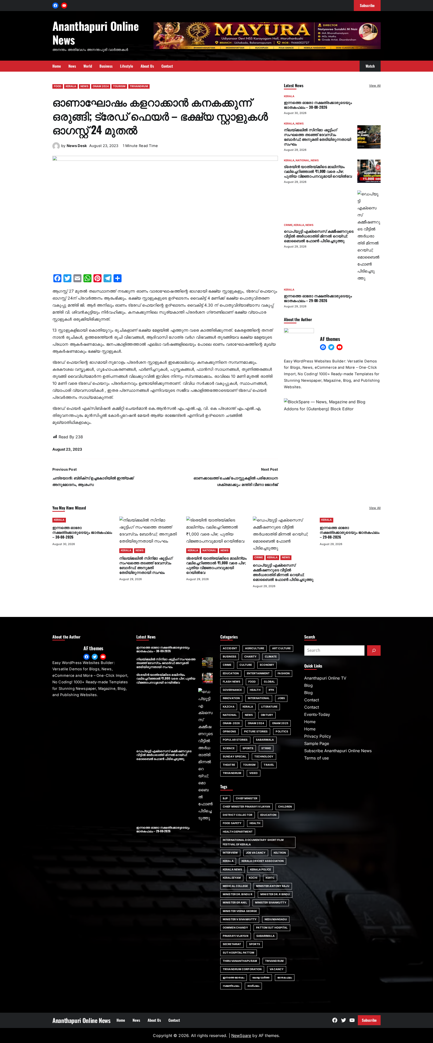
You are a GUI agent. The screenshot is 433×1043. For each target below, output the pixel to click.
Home (309, 721)
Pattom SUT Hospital (272, 927)
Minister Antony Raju (272, 886)
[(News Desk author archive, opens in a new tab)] (56, 148)
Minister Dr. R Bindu (275, 894)
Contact (311, 699)
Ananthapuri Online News (95, 32)
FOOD (57, 86)
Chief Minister (246, 798)
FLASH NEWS (231, 681)
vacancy (277, 969)
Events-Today (317, 714)
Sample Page (316, 743)
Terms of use (316, 757)
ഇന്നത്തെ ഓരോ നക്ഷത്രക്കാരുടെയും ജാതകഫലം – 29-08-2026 (318, 298)
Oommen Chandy (235, 927)
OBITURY (267, 715)
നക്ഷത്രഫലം (231, 985)
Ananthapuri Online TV (325, 678)
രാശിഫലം (253, 985)
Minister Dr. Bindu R (237, 894)
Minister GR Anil (235, 902)
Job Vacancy (256, 852)
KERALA (71, 86)
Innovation (231, 698)
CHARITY (250, 656)
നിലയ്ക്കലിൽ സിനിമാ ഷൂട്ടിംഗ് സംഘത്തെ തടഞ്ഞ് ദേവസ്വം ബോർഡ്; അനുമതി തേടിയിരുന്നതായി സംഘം (317, 136)
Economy (267, 665)
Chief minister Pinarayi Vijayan (246, 806)
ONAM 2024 (101, 86)
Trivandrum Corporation (242, 969)
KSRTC (270, 877)
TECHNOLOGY (263, 756)
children (285, 806)
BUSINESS (229, 656)
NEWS (84, 86)
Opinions (229, 731)
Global (269, 681)
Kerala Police (260, 869)
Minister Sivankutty (270, 902)
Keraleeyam (232, 877)
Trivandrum (274, 961)
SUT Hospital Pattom (238, 952)
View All (375, 85)
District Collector (237, 815)
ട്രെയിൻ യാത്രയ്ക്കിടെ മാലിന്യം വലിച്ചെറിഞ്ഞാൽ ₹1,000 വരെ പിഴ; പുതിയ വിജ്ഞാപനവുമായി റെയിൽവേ (318, 171)
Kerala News (232, 869)
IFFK (271, 690)
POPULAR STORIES (235, 739)
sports (254, 944)
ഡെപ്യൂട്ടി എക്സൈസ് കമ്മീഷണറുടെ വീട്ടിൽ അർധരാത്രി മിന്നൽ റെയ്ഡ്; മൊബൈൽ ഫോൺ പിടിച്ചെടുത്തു (319, 235)
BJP (225, 798)
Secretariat (232, 944)
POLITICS (282, 731)
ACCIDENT (230, 648)
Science (229, 748)
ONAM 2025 (280, 723)
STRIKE (266, 748)
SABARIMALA (265, 739)
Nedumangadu (276, 919)
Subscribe (369, 1020)
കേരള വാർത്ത (261, 977)
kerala (228, 861)
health (255, 823)
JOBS (281, 698)
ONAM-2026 (231, 723)
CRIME (288, 225)
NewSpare (241, 1035)
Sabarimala (265, 936)
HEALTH (255, 690)
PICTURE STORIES (256, 731)
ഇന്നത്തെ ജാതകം (233, 977)
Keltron (280, 852)
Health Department (238, 831)
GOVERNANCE (232, 690)
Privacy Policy (317, 736)
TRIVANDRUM (139, 86)
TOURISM (119, 86)
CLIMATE (271, 656)
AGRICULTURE (254, 648)
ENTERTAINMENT (258, 673)
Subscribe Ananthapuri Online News (338, 750)
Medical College (235, 886)
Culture (246, 665)
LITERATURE (269, 706)
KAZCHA (229, 706)
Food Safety (232, 823)
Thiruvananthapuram (240, 961)
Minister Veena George (240, 911)
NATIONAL (302, 160)
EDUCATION (231, 673)
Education (268, 815)
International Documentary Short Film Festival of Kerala (253, 842)
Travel (269, 764)
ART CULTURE (281, 648)
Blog (308, 685)
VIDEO (253, 773)
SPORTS (248, 748)
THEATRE (229, 764)
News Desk (77, 146)
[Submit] (374, 650)
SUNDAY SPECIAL (234, 756)
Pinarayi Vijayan (235, 936)
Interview (230, 852)
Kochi (253, 877)
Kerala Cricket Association (263, 861)
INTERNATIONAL (259, 698)
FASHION (284, 673)
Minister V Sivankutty (240, 919)
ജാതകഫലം (284, 977)
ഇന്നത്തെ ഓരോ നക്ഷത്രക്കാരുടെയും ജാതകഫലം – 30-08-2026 (318, 104)
